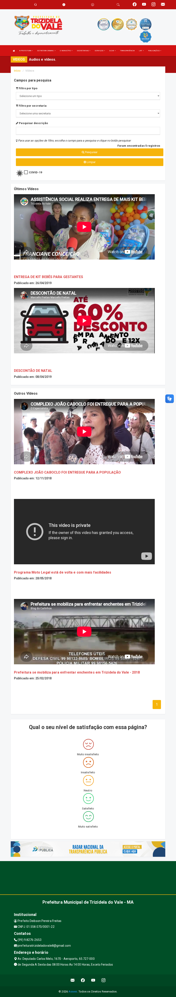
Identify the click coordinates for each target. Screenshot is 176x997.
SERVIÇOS (99, 51)
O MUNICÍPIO (65, 51)
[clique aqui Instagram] (103, 980)
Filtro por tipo (27, 88)
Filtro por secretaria (32, 105)
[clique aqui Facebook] (83, 980)
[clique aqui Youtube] (93, 980)
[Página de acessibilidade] (92, 4)
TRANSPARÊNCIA (127, 51)
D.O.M (112, 51)
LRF (141, 51)
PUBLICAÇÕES (154, 51)
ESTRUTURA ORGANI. (46, 51)
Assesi (72, 991)
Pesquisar (90, 152)
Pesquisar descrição (33, 123)
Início (17, 70)
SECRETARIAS (83, 51)
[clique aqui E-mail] (72, 980)
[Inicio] (14, 50)
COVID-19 (35, 172)
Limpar (91, 162)
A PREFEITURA (25, 51)
